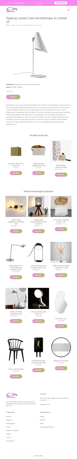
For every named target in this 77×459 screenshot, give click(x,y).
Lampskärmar (26, 84)
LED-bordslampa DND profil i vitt (38, 313)
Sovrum (8, 437)
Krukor (8, 427)
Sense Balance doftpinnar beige (61, 166)
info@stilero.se (45, 404)
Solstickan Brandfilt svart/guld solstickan (38, 362)
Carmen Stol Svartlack (16, 369)
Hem (7, 25)
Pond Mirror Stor (61, 319)
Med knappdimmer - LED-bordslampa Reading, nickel (16, 268)
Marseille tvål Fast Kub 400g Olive (16, 165)
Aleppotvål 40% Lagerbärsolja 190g (38, 165)
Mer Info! (13, 97)
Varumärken (10, 441)
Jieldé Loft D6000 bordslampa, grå (16, 313)
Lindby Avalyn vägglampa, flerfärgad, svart (16, 222)
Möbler (8, 434)
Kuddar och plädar (12, 430)
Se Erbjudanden (61, 3)
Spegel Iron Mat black (61, 361)
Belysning (18, 84)
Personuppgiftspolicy (47, 427)
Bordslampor (35, 84)
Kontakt (42, 420)
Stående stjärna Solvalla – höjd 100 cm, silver (61, 267)
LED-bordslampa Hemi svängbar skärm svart (38, 267)
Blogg (42, 416)
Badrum (8, 416)
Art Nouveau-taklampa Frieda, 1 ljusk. (61, 221)
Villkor (42, 423)
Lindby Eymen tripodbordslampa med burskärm (38, 222)
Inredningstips (10, 423)
